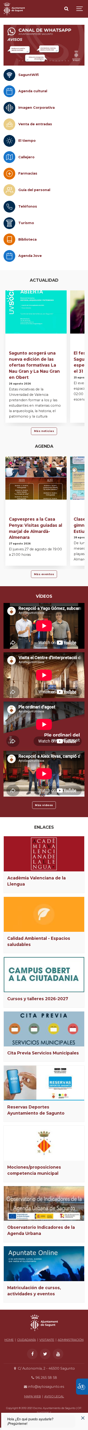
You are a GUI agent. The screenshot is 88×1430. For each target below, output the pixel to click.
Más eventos (44, 574)
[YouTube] (58, 1354)
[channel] (44, 45)
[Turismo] (9, 223)
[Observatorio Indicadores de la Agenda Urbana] (44, 1203)
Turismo (26, 223)
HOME (9, 1340)
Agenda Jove (30, 256)
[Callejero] (9, 157)
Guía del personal (34, 190)
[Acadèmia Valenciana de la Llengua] (44, 853)
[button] (19, 60)
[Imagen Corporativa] (9, 108)
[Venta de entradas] (9, 124)
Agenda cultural (32, 91)
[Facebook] (32, 1354)
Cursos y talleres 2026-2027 (37, 998)
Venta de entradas (35, 124)
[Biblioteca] (9, 239)
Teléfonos (27, 206)
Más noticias (44, 431)
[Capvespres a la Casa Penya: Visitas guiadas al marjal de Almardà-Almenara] (36, 478)
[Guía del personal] (9, 190)
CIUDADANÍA (26, 1340)
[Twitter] (45, 1354)
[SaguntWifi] (9, 75)
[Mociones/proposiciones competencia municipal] (44, 1143)
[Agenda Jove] (9, 256)
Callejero (26, 157)
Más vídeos (44, 805)
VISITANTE (46, 1340)
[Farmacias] (9, 174)
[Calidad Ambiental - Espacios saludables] (44, 914)
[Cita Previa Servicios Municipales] (44, 1029)
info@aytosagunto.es (45, 1386)
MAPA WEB (32, 1396)
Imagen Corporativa (36, 107)
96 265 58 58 (45, 1378)
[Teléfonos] (9, 207)
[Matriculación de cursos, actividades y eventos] (44, 1263)
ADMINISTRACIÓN (71, 1340)
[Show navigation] (79, 9)
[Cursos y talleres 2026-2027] (44, 974)
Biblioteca (27, 239)
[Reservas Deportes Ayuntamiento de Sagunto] (44, 1083)
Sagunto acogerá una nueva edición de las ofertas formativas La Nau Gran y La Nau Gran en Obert (34, 365)
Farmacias (27, 173)
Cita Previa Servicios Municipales (43, 1052)
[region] (44, 45)
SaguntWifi (28, 75)
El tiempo (27, 140)
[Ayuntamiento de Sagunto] (14, 9)
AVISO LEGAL (54, 1396)
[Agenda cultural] (9, 91)
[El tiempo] (9, 141)
